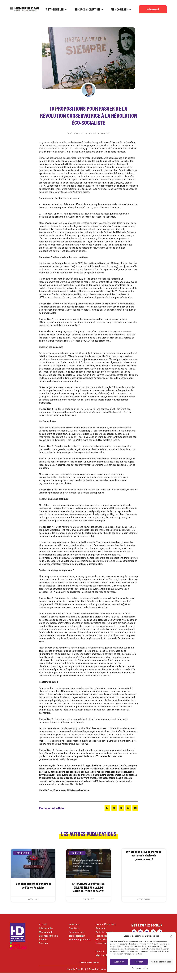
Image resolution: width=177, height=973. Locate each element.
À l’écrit (43, 939)
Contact (100, 951)
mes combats (119, 9)
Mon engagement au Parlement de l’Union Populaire (33, 885)
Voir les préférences (161, 961)
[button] (171, 936)
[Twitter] (140, 931)
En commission (76, 932)
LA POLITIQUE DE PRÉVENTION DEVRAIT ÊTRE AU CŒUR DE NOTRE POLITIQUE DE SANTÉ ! (88, 887)
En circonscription (48, 935)
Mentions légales (104, 955)
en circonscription (87, 9)
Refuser (139, 961)
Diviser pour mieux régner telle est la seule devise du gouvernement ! (143, 855)
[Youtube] (146, 931)
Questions (74, 928)
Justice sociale (103, 935)
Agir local (100, 928)
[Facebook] (134, 931)
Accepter (119, 961)
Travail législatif (77, 935)
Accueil (42, 924)
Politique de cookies (140, 968)
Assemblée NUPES (106, 924)
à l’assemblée (55, 9)
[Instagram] (153, 931)
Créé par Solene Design (89, 962)
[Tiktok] (159, 931)
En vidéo (43, 943)
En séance (74, 924)
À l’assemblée (46, 928)
